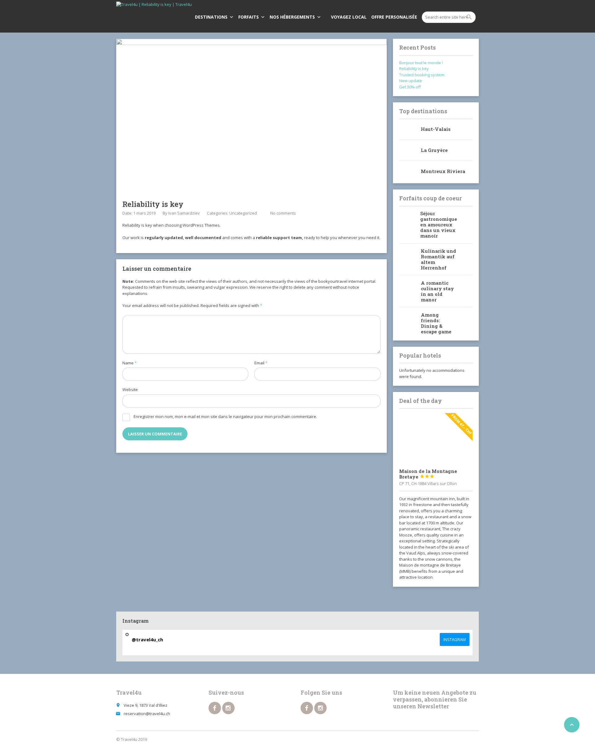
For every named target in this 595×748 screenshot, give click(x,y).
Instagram (454, 639)
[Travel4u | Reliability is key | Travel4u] (154, 17)
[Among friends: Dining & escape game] (407, 323)
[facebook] (215, 708)
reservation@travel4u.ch (147, 713)
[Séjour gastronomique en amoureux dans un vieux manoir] (407, 224)
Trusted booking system (421, 75)
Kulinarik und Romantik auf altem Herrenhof (438, 259)
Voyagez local (349, 17)
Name (129, 363)
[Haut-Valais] (407, 129)
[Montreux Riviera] (407, 171)
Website (130, 389)
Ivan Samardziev (184, 213)
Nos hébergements (292, 17)
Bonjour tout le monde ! (421, 62)
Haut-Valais (436, 129)
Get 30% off (410, 87)
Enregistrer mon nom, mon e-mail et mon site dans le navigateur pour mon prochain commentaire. (225, 416)
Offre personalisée (394, 17)
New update (410, 80)
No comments (283, 213)
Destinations (211, 17)
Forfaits (248, 17)
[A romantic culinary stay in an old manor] (407, 291)
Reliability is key (414, 68)
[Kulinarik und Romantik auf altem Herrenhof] (407, 259)
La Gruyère (434, 150)
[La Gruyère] (407, 150)
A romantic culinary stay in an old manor (437, 291)
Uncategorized (243, 213)
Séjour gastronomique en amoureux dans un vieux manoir (438, 224)
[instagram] (228, 708)
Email (260, 363)
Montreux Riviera (443, 171)
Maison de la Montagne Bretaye (428, 474)
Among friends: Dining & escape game (436, 323)
